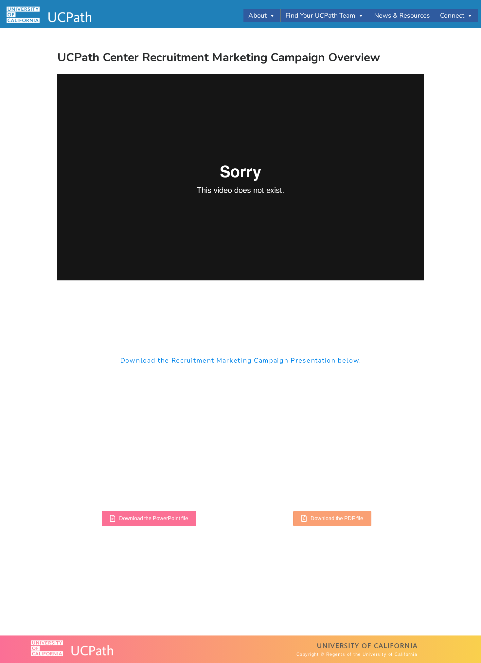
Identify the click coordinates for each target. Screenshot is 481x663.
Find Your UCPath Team (320, 15)
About (257, 15)
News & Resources (402, 15)
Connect (452, 15)
